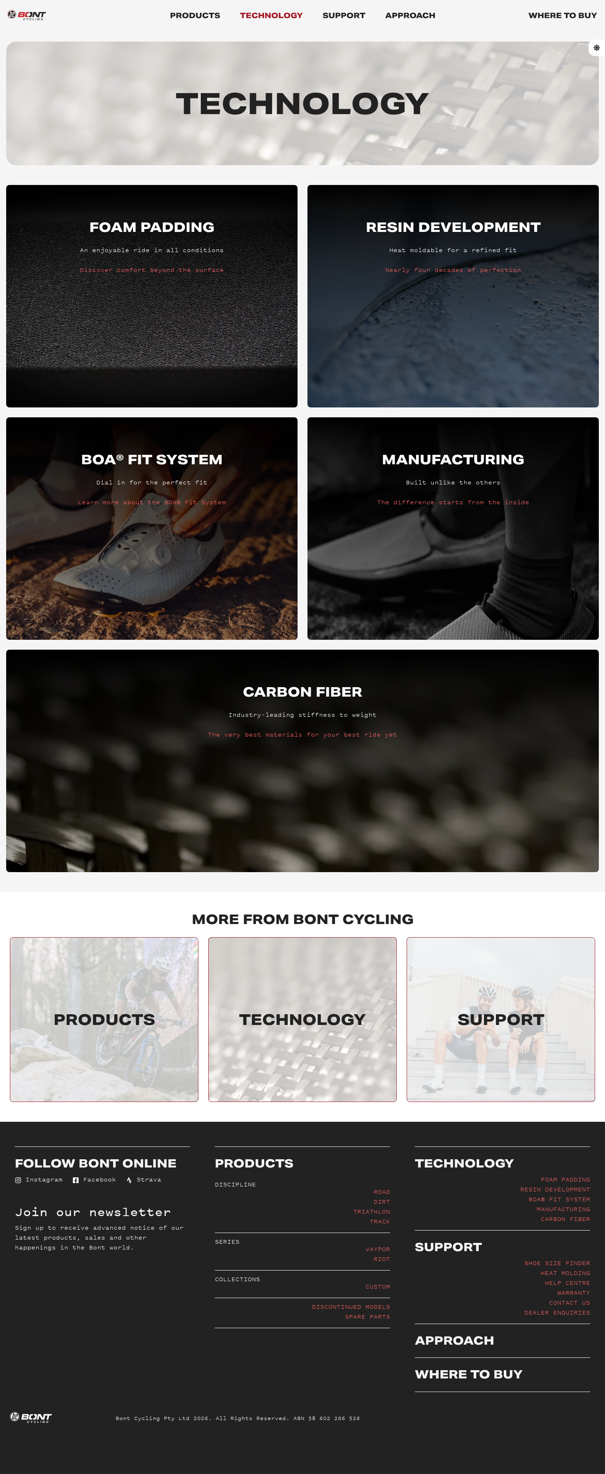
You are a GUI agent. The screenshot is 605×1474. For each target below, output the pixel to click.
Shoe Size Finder (557, 1263)
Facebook (97, 1179)
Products (195, 15)
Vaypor (377, 1249)
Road (382, 1191)
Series (227, 1241)
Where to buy (562, 15)
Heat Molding (565, 1272)
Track (380, 1221)
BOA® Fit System (559, 1199)
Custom (377, 1286)
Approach (410, 15)
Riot (382, 1258)
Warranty (573, 1292)
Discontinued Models (351, 1306)
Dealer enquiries (557, 1312)
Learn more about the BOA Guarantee (152, 584)
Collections (237, 1279)
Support (344, 15)
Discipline (235, 1184)
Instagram (42, 1179)
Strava (147, 1179)
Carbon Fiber (565, 1218)
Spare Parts (367, 1316)
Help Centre (567, 1282)
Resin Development (555, 1189)
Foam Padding (565, 1179)
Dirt (382, 1201)
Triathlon (371, 1211)
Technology (271, 15)
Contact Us (569, 1302)
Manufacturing (563, 1209)
